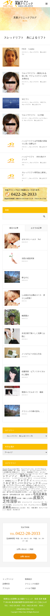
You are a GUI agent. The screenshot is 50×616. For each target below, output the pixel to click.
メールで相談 (30, 588)
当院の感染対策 (28, 258)
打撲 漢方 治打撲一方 (25, 494)
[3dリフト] (11, 103)
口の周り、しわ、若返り (29, 492)
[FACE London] (11, 57)
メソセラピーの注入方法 (32, 354)
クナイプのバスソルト (31, 474)
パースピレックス (29, 483)
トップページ (8, 579)
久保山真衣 (17, 492)
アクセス (6, 588)
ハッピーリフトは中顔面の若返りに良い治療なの (34, 142)
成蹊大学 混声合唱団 (10, 494)
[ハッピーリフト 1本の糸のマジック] (11, 160)
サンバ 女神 (43, 474)
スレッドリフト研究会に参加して (34, 174)
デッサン (44, 481)
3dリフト (26, 99)
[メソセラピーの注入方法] (12, 355)
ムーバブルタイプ (40, 487)
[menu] (46, 3)
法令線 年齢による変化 (25, 498)
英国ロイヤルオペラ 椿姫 (32, 392)
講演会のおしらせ (17, 507)
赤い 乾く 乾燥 (28, 507)
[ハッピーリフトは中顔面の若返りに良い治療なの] (11, 145)
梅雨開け (25, 316)
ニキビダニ (10, 483)
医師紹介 (28, 579)
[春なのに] (12, 279)
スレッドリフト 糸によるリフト (31, 104)
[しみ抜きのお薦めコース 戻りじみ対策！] (12, 298)
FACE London (28, 49)
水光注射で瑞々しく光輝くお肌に (33, 334)
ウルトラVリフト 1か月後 (33, 115)
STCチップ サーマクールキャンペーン (34, 470)
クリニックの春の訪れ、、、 (33, 411)
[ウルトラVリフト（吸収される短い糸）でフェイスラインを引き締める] (11, 82)
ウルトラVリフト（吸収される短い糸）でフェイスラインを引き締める (34, 76)
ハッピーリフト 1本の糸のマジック (34, 158)
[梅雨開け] (12, 317)
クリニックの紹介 (32, 584)
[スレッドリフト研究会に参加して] (11, 176)
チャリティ (24, 480)
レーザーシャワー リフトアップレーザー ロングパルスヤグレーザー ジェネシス (25, 489)
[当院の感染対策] (12, 260)
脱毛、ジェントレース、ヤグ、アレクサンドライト (25, 505)
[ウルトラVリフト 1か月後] (11, 124)
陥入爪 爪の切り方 (13, 509)
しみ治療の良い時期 (9, 472)
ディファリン (37, 481)
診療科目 (6, 584)
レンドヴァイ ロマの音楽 (19, 489)
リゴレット (6, 489)
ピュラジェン (10, 487)
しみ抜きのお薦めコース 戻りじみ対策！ (33, 296)
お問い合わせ (25, 556)
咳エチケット (42, 492)
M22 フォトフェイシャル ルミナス (29, 469)
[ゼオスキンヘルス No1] (12, 240)
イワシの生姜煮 (19, 474)
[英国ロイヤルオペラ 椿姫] (12, 393)
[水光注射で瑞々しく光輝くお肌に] (12, 336)
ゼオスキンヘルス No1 (31, 239)
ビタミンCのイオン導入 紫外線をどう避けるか (25, 485)
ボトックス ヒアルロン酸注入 (24, 487)
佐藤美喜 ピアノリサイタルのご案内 (33, 373)
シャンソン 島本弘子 (17, 475)
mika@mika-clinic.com (25, 609)
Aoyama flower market (9, 469)
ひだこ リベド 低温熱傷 (24, 472)
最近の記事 (13, 228)
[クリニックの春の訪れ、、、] (12, 412)
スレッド (14, 481)
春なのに (25, 278)
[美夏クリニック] (8, 6)
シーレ (34, 476)
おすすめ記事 (36, 228)
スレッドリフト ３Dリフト (38, 102)
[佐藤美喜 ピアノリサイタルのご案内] (12, 374)
